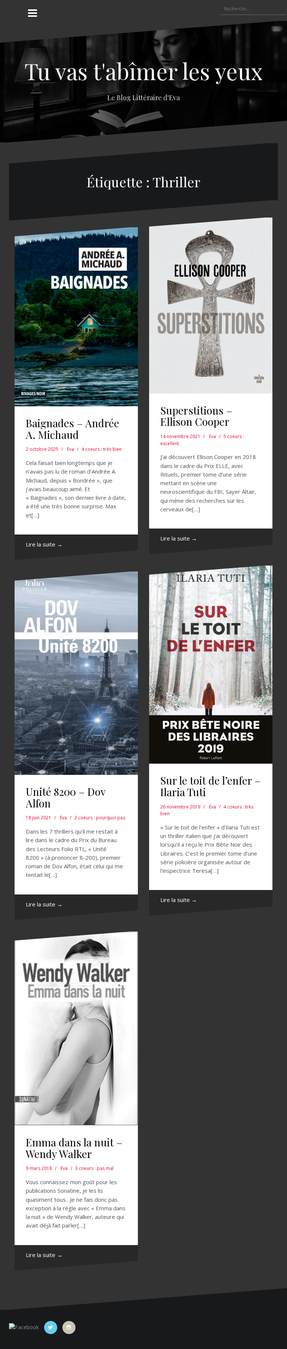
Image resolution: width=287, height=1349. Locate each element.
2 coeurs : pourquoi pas (99, 817)
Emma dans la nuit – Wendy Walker (74, 1148)
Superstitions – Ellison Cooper (196, 416)
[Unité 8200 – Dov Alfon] (76, 673)
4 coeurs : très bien (101, 449)
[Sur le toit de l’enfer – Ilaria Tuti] (210, 665)
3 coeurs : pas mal (94, 1168)
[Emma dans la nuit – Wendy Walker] (76, 1028)
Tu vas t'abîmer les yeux (143, 71)
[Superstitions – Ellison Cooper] (210, 306)
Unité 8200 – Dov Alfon (65, 797)
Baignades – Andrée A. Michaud (72, 428)
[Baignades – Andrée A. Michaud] (76, 316)
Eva (70, 449)
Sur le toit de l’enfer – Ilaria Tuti (210, 786)
